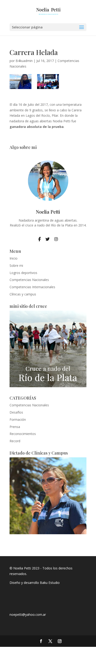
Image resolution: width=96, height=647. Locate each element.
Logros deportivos (23, 272)
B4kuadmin (24, 60)
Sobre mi (16, 265)
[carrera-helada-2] (48, 81)
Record (15, 441)
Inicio (13, 258)
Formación (18, 419)
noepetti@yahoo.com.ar (28, 614)
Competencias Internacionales (32, 287)
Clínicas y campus (23, 294)
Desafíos (16, 412)
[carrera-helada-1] (20, 81)
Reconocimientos (23, 433)
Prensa (15, 426)
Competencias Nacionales (29, 279)
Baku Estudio (50, 582)
